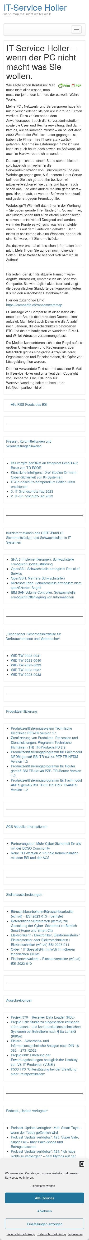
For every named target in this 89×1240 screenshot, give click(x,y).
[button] (81, 1164)
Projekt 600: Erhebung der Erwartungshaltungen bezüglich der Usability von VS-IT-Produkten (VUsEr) (44, 1060)
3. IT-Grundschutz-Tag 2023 (32, 491)
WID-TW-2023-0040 (26, 660)
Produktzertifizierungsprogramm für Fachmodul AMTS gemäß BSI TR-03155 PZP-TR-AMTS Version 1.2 (46, 785)
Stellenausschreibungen (24, 894)
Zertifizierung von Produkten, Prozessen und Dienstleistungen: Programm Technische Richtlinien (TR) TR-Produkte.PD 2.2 (44, 742)
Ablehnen (44, 1210)
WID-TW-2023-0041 (26, 655)
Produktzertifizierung (21, 711)
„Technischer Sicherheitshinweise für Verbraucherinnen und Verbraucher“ (33, 636)
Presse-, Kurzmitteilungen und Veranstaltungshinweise (29, 443)
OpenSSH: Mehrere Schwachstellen (38, 578)
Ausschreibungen (19, 1000)
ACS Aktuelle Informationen (26, 826)
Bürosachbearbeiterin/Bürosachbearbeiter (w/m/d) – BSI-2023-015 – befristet (42, 913)
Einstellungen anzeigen (44, 1223)
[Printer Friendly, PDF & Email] (69, 85)
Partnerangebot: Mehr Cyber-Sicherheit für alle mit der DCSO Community (46, 846)
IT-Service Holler (35, 7)
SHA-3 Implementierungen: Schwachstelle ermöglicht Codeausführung (42, 561)
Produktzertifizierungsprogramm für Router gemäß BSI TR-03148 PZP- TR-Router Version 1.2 (46, 771)
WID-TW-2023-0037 (26, 669)
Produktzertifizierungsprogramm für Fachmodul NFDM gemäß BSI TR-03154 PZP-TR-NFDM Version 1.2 (46, 756)
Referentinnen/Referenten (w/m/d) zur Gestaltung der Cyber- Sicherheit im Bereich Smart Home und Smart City (44, 925)
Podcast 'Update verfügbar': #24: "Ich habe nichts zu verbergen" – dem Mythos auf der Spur (43, 1156)
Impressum (75, 1234)
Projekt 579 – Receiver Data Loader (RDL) (43, 1017)
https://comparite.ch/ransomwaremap (34, 304)
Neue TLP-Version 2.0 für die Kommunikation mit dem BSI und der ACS (44, 855)
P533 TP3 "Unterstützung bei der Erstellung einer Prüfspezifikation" (43, 1071)
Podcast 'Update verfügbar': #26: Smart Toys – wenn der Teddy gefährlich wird (46, 1130)
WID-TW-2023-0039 (26, 665)
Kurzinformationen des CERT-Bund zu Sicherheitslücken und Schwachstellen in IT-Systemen (39, 537)
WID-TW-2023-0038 (26, 674)
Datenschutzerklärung (21, 1234)
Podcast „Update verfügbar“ (27, 1110)
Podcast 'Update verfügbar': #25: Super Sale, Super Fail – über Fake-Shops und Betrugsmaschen (45, 1142)
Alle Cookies (44, 1197)
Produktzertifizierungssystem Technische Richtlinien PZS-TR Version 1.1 (41, 730)
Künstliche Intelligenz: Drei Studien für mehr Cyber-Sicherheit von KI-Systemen (44, 474)
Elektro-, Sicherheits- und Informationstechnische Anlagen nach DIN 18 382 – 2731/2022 (45, 1045)
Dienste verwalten (43, 1186)
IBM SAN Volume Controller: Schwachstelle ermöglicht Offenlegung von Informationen (43, 594)
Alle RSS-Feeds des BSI (29, 404)
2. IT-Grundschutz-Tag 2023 (32, 496)
